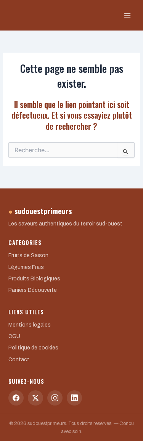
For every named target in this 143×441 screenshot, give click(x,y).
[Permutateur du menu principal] (127, 15)
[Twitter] (35, 398)
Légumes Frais (26, 267)
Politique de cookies (33, 348)
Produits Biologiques (34, 279)
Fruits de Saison (28, 255)
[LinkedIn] (74, 398)
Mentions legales (29, 325)
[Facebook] (16, 398)
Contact (18, 359)
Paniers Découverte (32, 290)
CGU (14, 336)
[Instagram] (55, 398)
